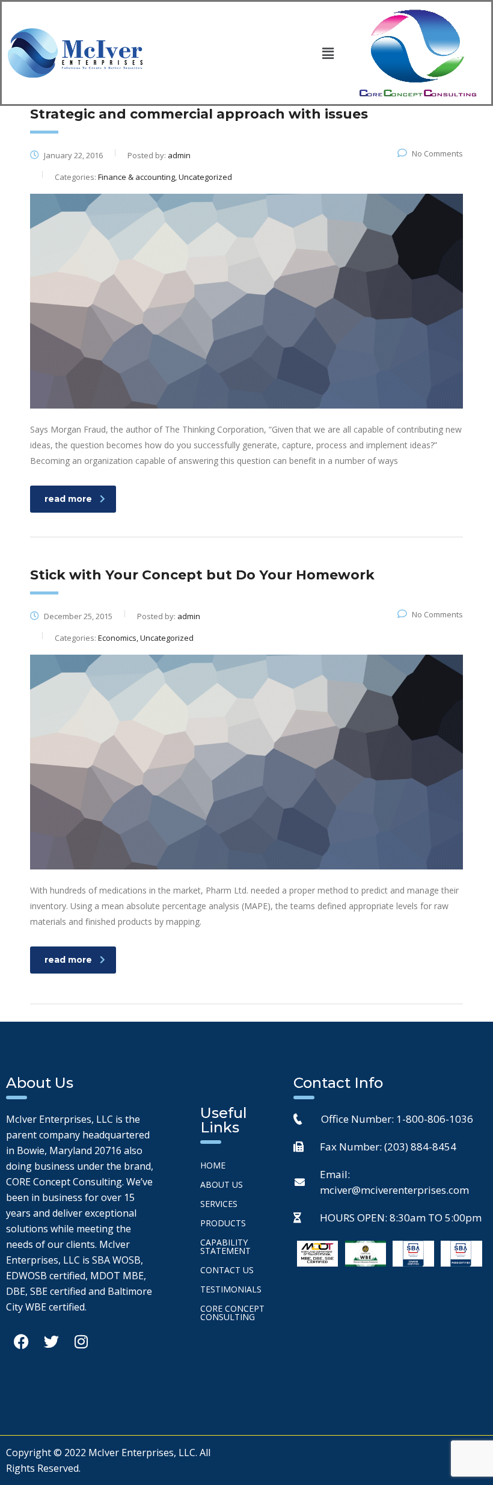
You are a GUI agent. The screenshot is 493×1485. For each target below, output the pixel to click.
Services (218, 1203)
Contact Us (227, 1270)
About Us (221, 1184)
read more (68, 498)
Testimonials (231, 1289)
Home (212, 1165)
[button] (327, 53)
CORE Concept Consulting (232, 1313)
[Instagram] (81, 1342)
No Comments (437, 153)
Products (223, 1223)
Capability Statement (225, 1246)
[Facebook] (21, 1342)
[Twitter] (51, 1342)
